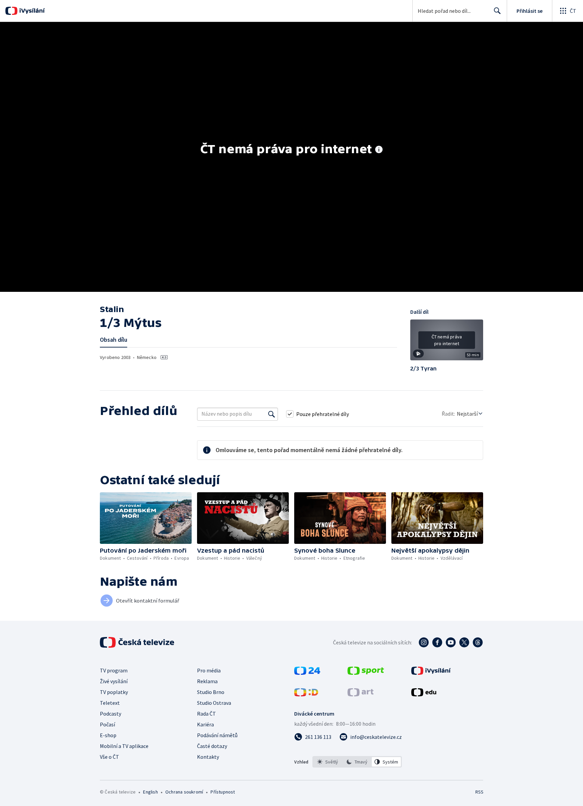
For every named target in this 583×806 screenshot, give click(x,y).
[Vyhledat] (272, 414)
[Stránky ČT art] (360, 694)
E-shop (108, 735)
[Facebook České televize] (437, 642)
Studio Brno (210, 692)
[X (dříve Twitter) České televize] (464, 642)
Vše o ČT (109, 756)
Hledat (497, 10)
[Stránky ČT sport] (366, 672)
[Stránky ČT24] (307, 672)
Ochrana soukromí (184, 792)
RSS (479, 792)
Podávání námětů (217, 735)
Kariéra (205, 724)
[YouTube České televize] (450, 642)
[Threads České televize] (477, 642)
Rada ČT (206, 713)
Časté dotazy (212, 746)
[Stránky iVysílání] (431, 672)
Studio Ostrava (214, 702)
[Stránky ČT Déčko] (306, 694)
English (150, 792)
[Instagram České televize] (423, 642)
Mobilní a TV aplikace (124, 746)
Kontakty (208, 756)
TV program (114, 670)
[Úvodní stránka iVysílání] (31, 11)
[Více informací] (379, 150)
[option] (327, 762)
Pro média (209, 670)
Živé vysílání (114, 681)
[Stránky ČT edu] (423, 694)
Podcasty (110, 713)
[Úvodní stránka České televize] (137, 642)
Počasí (107, 724)
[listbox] (357, 762)
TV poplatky (114, 692)
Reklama (207, 681)
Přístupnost (223, 792)
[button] (446, 342)
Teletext (110, 702)
